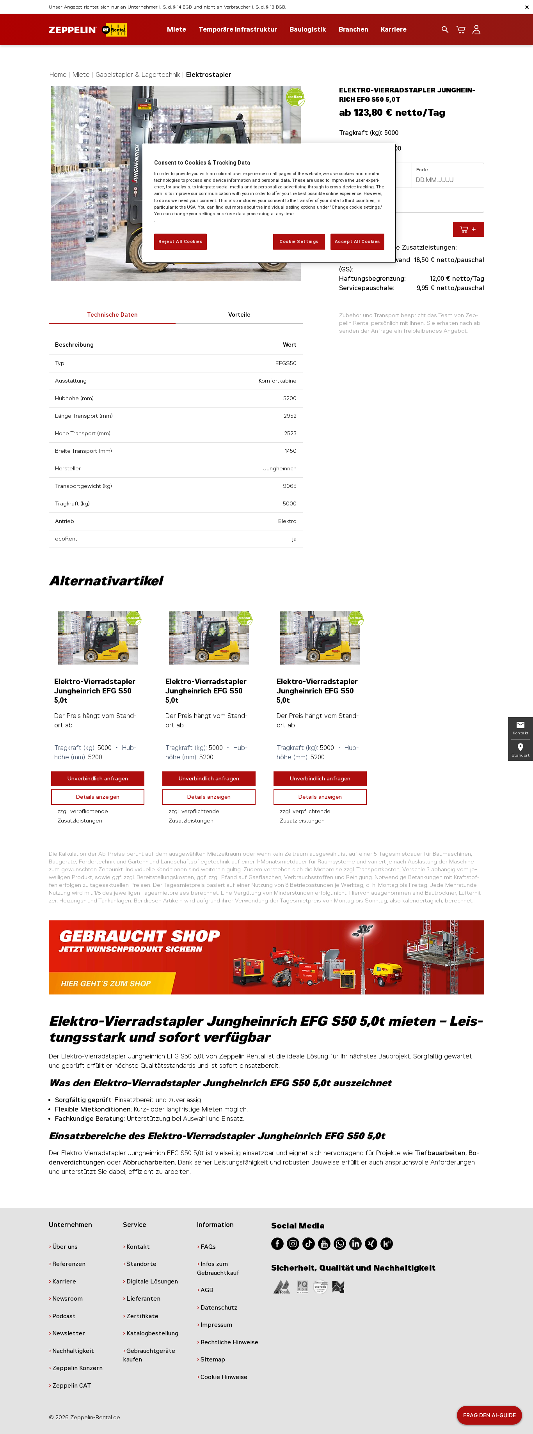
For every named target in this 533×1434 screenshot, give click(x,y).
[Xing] (371, 1243)
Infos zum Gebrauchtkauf (218, 1268)
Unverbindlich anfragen (98, 778)
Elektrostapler (208, 74)
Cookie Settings (298, 241)
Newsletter (68, 1333)
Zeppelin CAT (71, 1385)
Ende (422, 169)
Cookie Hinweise (224, 1377)
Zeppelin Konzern (77, 1368)
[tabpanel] (97, 717)
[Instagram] (293, 1243)
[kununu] (386, 1243)
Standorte (141, 1263)
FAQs (208, 1246)
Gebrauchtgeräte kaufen (149, 1355)
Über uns (65, 1246)
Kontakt (138, 1246)
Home (58, 74)
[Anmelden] (476, 29)
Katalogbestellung (152, 1333)
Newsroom (67, 1298)
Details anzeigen (97, 797)
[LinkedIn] (355, 1243)
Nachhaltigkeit (73, 1350)
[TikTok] (308, 1243)
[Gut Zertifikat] (281, 1286)
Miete (81, 74)
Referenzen (68, 1263)
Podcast (64, 1316)
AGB (207, 1290)
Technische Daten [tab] (112, 315)
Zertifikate (142, 1316)
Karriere (394, 29)
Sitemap (213, 1359)
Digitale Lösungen (152, 1281)
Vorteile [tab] (239, 315)
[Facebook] (277, 1243)
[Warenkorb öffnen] (461, 29)
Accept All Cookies (357, 241)
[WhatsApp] (340, 1243)
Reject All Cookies (180, 241)
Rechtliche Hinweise (229, 1342)
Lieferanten (143, 1298)
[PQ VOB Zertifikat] (302, 1286)
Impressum (216, 1324)
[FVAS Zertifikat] (338, 1286)
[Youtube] (324, 1243)
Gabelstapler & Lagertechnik (138, 74)
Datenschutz (219, 1307)
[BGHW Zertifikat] (320, 1286)
